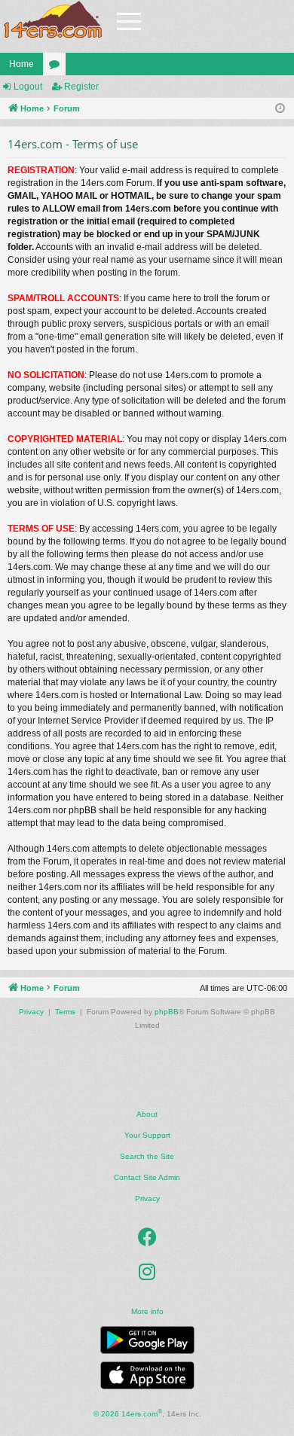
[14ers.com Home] (53, 20)
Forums (57, 67)
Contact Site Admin (147, 1177)
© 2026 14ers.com (127, 1413)
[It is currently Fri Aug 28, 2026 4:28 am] (280, 108)
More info (147, 1311)
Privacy (147, 1198)
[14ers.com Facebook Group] (147, 1238)
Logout (28, 86)
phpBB (167, 1012)
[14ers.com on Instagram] (147, 1272)
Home (21, 64)
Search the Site (147, 1156)
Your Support (147, 1135)
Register (81, 86)
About (147, 1114)
